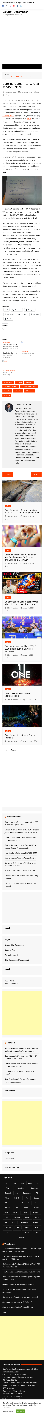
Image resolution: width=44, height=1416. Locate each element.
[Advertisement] (22, 39)
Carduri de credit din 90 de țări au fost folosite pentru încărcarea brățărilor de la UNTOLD (21, 557)
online (25, 1213)
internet (20, 1203)
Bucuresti (34, 1188)
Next (35, 475)
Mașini (7, 1208)
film (37, 1193)
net (6, 1213)
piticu (7, 1217)
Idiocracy (8, 1203)
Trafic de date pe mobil (11, 1399)
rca (13, 1222)
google (36, 1198)
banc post (8, 382)
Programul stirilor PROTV (12, 1396)
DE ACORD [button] (20, 1411)
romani (36, 1222)
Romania (30, 391)
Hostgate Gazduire (12, 1167)
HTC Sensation (8, 1388)
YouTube (22, 1237)
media (26, 1208)
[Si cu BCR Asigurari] (10, 364)
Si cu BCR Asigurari (9, 370)
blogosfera (20, 1188)
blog (7, 1188)
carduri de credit (11, 386)
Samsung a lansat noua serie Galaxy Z (17, 1302)
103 (37, 92)
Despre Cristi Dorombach (25, 3)
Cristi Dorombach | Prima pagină (17, 960)
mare (37, 1203)
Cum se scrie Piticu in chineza (13, 1391)
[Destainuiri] (29, 346)
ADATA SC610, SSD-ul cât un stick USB (20, 871)
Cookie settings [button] (8, 1411)
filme (7, 1198)
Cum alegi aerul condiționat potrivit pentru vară (20, 1297)
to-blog (27, 1227)
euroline (19, 391)
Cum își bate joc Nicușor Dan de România (20, 858)
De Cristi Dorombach (15, 11)
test (18, 1227)
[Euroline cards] (11, 349)
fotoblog (17, 1198)
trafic (37, 1227)
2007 (6, 1183)
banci (20, 382)
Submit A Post (10, 950)
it (28, 1203)
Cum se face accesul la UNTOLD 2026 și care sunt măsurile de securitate (20, 649)
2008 (14, 1183)
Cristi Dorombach (10, 92)
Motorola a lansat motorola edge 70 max (17, 1307)
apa (22, 1183)
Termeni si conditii (8, 3)
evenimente (27, 1193)
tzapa (7, 395)
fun (27, 1198)
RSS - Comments (11, 983)
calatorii (8, 1193)
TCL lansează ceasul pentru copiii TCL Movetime (21, 1272)
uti (17, 1232)
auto (30, 1183)
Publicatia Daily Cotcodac (12, 1394)
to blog (6, 95)
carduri (29, 382)
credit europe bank (29, 386)
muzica (36, 1208)
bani (37, 1183)
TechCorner (12, 1043)
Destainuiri (24, 351)
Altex (29, 119)
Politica (27, 1217)
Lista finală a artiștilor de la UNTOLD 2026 (21, 853)
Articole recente (14, 817)
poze (37, 1217)
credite (7, 391)
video (27, 1232)
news (15, 1213)
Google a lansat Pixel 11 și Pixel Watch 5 (18, 1284)
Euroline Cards (8, 116)
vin (37, 1232)
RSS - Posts (9, 981)
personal (36, 1213)
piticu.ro (17, 1217)
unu (7, 1232)
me (17, 1208)
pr (6, 1222)
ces (16, 1193)
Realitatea (24, 1222)
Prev (8, 475)
